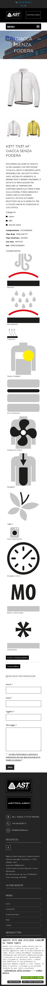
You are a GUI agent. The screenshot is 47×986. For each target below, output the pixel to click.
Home (8, 904)
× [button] (43, 939)
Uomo (11, 216)
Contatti (8, 925)
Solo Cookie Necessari (32, 982)
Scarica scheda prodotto (17, 657)
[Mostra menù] (38, 26)
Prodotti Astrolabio (12, 914)
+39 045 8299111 (25, 2)
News (8, 920)
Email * (9, 698)
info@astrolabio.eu (20, 830)
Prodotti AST (10, 909)
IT (25, 5)
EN (22, 5)
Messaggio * (11, 725)
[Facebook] (8, 847)
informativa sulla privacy (17, 971)
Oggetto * (10, 711)
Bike (10, 220)
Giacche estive (15, 225)
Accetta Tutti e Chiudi (32, 977)
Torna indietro (13, 666)
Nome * (9, 684)
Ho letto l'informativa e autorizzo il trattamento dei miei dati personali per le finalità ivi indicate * (23, 757)
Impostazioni (14, 982)
